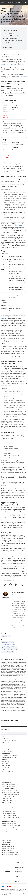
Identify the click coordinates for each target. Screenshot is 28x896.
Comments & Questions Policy (20, 868)
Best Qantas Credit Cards (7, 738)
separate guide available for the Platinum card (12, 64)
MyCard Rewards (5, 767)
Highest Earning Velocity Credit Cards (10, 749)
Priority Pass (4, 318)
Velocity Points (6, 78)
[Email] (5, 584)
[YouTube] (10, 887)
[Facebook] (11, 584)
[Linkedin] (16, 584)
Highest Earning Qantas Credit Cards (10, 740)
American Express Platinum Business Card (11, 825)
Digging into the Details (11, 38)
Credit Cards (6, 636)
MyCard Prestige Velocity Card (8, 809)
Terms (16, 876)
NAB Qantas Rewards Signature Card (10, 798)
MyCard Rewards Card (6, 842)
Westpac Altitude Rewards (7, 771)
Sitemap (17, 862)
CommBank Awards (6, 765)
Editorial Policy (18, 871)
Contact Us (17, 881)
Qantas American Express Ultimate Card (10, 794)
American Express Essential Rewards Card (11, 831)
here (6, 464)
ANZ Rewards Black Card (7, 836)
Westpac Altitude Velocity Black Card (9, 815)
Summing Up (8, 45)
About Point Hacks (19, 860)
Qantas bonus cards (8, 644)
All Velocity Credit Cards (7, 751)
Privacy (16, 874)
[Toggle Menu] (2, 2)
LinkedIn (14, 622)
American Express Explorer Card (8, 827)
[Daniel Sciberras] (5, 594)
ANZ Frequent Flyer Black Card (8, 802)
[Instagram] (5, 887)
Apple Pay (22, 514)
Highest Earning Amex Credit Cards (9, 755)
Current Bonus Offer (10, 33)
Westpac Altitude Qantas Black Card (9, 790)
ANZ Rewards (5, 763)
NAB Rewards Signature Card (8, 846)
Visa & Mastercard (7, 651)
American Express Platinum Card (9, 823)
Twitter (19, 622)
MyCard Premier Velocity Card (8, 811)
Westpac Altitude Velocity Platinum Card (10, 817)
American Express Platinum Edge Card (10, 829)
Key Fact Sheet (7, 499)
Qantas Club (20, 225)
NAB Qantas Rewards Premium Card (9, 800)
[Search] (25, 2)
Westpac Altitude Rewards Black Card (10, 852)
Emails (16, 865)
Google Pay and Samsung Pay (13, 515)
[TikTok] (7, 887)
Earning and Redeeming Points (12, 35)
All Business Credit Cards (7, 778)
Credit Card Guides (8, 642)
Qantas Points (23, 76)
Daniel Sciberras (5, 597)
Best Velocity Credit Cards (7, 747)
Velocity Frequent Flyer (9, 649)
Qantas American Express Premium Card (10, 796)
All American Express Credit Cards (9, 757)
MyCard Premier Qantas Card (8, 788)
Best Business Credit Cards (7, 776)
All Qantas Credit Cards (7, 742)
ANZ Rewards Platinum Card (8, 838)
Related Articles (8, 47)
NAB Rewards (5, 769)
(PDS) (14, 297)
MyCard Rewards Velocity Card (8, 813)
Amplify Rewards (5, 761)
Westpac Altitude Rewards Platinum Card (10, 854)
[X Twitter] (22, 584)
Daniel (13, 595)
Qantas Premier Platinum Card (8, 784)
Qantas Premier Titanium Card (8, 786)
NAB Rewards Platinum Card (8, 848)
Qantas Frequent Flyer (9, 647)
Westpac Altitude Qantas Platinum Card (10, 792)
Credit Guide (18, 879)
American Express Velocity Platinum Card (10, 807)
